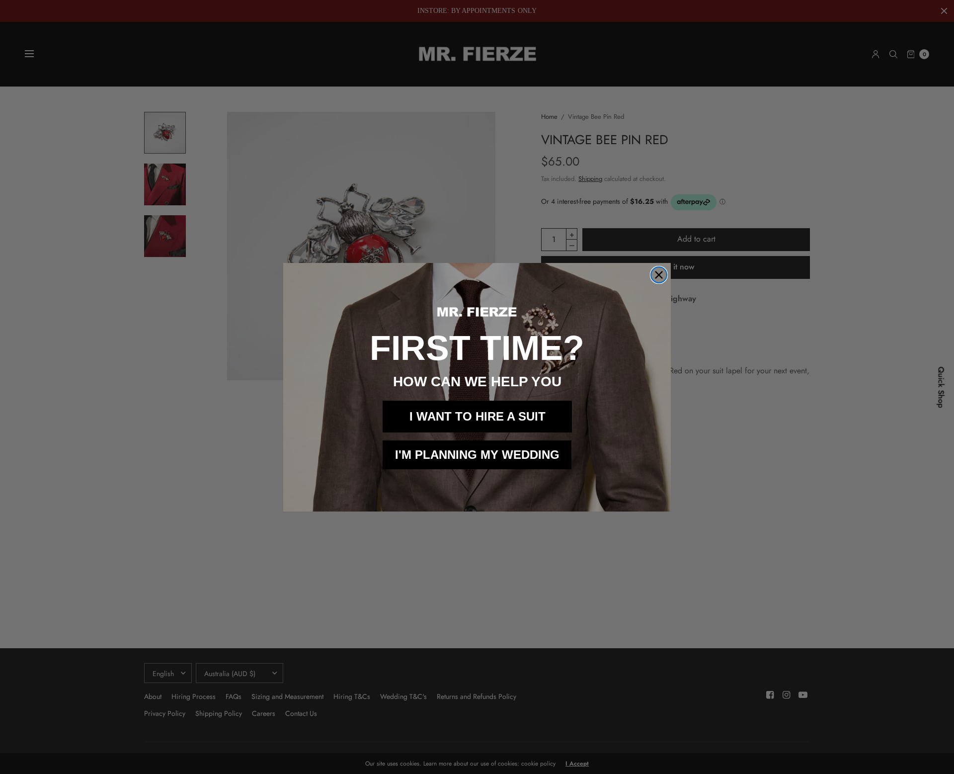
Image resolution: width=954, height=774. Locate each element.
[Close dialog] (659, 275)
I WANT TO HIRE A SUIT (477, 416)
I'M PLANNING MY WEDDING (477, 454)
